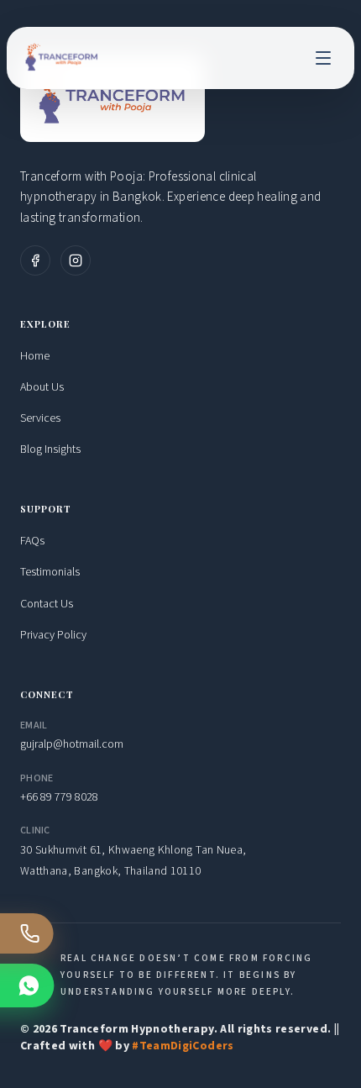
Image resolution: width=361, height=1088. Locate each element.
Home (35, 356)
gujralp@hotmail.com (71, 744)
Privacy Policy (53, 635)
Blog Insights (50, 449)
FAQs (32, 541)
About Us (42, 387)
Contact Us (46, 604)
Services (40, 418)
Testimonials (50, 572)
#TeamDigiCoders (182, 1046)
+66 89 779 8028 (59, 797)
